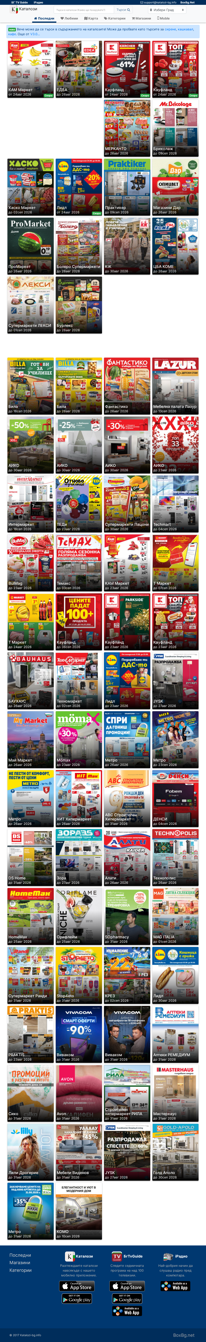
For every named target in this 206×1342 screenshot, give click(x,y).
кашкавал (185, 29)
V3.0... (35, 34)
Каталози (27, 9)
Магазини (19, 1262)
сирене (170, 29)
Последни (20, 1255)
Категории (20, 1270)
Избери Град (163, 10)
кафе (12, 34)
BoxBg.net (184, 1335)
